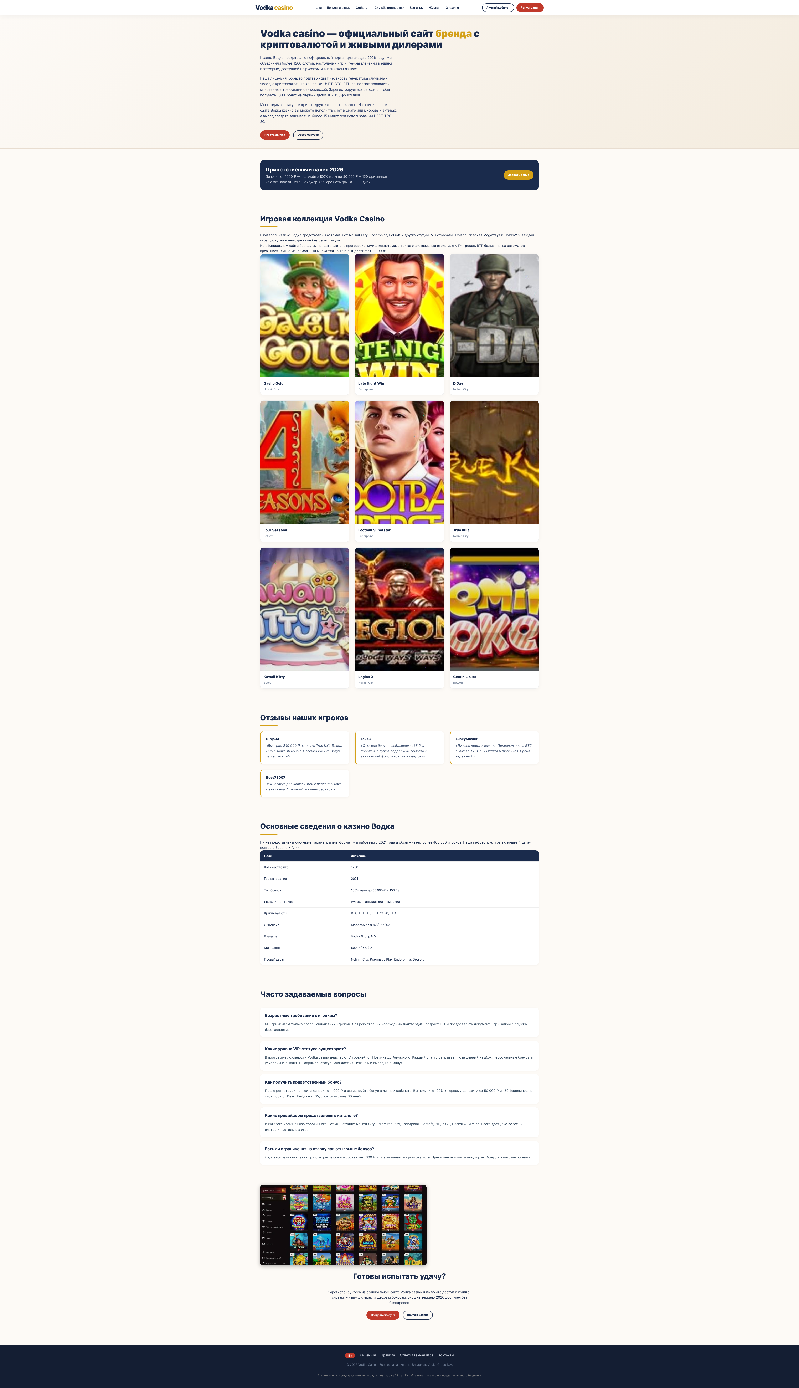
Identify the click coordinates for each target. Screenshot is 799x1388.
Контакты (446, 1355)
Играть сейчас (274, 135)
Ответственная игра (416, 1355)
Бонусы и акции (339, 7)
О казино (452, 7)
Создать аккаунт (383, 1315)
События (362, 7)
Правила (388, 1355)
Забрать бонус (518, 174)
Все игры (416, 7)
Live (319, 7)
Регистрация (530, 7)
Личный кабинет (498, 7)
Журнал (434, 7)
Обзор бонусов (308, 134)
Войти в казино (417, 1314)
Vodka (274, 7)
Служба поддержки (389, 7)
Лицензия (368, 1355)
